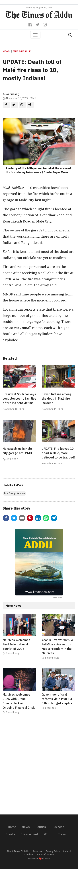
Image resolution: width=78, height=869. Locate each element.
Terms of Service (45, 854)
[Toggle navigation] (35, 34)
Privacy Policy (53, 851)
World (48, 834)
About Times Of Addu (18, 851)
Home (12, 827)
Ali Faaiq (12, 94)
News (6, 51)
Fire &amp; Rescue (14, 493)
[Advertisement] (39, 766)
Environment (29, 834)
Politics (41, 827)
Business (58, 827)
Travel (62, 834)
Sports (10, 834)
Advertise (37, 851)
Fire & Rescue (22, 51)
